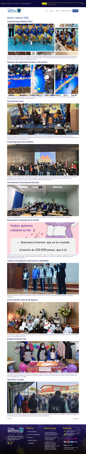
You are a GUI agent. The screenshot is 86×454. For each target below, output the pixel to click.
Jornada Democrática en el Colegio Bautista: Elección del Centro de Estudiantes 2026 (65, 2)
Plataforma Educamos (66, 9)
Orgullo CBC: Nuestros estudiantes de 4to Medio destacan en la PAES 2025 (50, 446)
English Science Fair (16, 337)
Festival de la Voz (15, 99)
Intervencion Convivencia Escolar (23, 180)
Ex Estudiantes (31, 441)
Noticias (58, 9)
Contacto (75, 9)
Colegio (51, 9)
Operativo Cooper (15, 377)
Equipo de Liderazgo (32, 438)
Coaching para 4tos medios (20, 140)
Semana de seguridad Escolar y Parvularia (27, 60)
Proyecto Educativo (32, 429)
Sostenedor (30, 435)
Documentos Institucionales (34, 432)
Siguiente (76, 416)
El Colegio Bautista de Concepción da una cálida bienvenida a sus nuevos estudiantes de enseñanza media (52, 442)
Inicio (46, 9)
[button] (84, 2)
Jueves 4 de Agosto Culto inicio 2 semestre (27, 259)
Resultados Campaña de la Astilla (23, 218)
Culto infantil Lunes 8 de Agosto (22, 298)
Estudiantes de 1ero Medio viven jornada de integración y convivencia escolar (52, 437)
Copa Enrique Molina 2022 (19, 19)
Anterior (9, 416)
